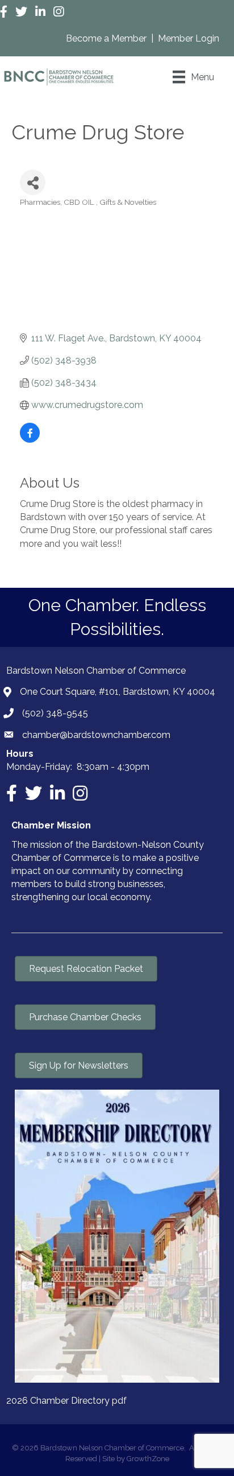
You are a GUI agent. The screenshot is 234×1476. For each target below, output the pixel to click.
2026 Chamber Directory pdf (66, 1400)
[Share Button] (32, 182)
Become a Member (107, 38)
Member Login (188, 38)
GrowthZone (148, 1458)
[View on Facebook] (30, 439)
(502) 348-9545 (55, 713)
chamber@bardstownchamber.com (96, 734)
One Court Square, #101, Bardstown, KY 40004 (117, 691)
